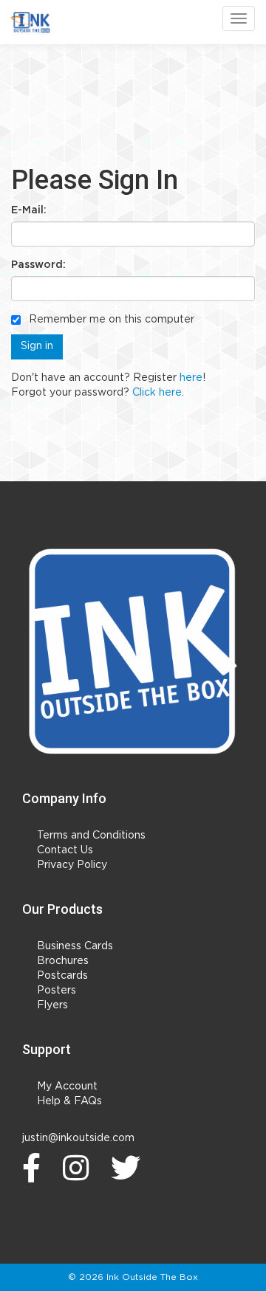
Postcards (62, 976)
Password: (38, 265)
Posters (56, 990)
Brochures (63, 961)
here (191, 378)
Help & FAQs (69, 1101)
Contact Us (65, 850)
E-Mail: (29, 210)
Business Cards (75, 946)
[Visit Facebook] (35, 1167)
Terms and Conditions (91, 835)
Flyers (52, 1005)
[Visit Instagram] (79, 1167)
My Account (67, 1086)
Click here (157, 393)
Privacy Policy (72, 865)
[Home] (133, 651)
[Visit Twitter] (129, 1167)
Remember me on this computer (110, 319)
